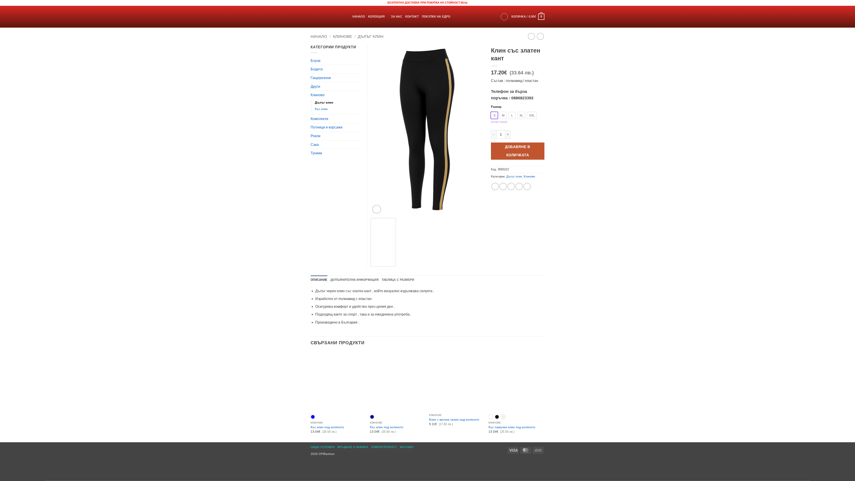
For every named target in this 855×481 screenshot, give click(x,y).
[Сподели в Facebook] (495, 186)
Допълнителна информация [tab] (354, 279)
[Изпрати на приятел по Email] (511, 186)
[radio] (494, 115)
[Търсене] (347, 16)
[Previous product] (540, 36)
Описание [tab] (319, 279)
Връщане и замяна (353, 447)
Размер (496, 106)
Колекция (376, 16)
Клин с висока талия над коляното (454, 419)
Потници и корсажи (326, 127)
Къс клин (321, 109)
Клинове (342, 36)
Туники (316, 153)
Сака (315, 145)
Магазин (406, 447)
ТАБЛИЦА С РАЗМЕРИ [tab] (398, 279)
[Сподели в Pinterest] (519, 186)
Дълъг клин (370, 36)
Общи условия (322, 447)
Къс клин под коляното (327, 427)
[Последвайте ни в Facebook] (312, 2)
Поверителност (384, 447)
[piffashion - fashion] (325, 16)
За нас (396, 16)
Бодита (317, 69)
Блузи (315, 61)
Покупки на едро (436, 16)
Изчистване (499, 122)
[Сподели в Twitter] (503, 186)
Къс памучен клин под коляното (512, 427)
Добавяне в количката (517, 151)
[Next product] (531, 36)
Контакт (412, 16)
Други (315, 86)
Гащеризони (321, 78)
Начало (358, 16)
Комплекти (319, 119)
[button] (504, 16)
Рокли (315, 136)
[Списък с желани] (543, 3)
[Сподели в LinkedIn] (527, 186)
